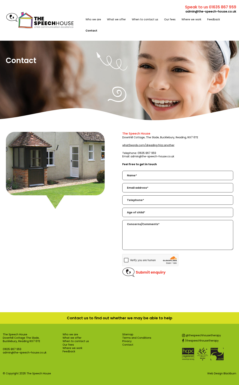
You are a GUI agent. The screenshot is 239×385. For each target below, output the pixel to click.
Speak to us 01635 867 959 (210, 7)
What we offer (116, 19)
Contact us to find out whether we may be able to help (119, 318)
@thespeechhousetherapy (203, 335)
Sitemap (127, 334)
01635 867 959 (147, 153)
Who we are (93, 19)
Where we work (191, 19)
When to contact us (145, 19)
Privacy (127, 341)
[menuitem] (93, 19)
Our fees (170, 19)
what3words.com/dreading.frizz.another (148, 145)
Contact (91, 30)
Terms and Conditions (136, 338)
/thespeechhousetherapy (201, 340)
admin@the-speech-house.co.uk (210, 12)
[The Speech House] (40, 27)
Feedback (213, 19)
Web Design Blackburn (221, 373)
